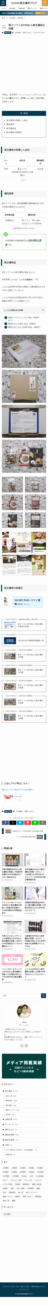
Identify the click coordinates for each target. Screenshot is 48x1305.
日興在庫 (11, 1119)
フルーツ (38, 1180)
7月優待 (14, 1172)
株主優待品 (11, 128)
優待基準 (10, 124)
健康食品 (26, 1184)
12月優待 (18, 32)
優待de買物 (12, 1135)
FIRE (8, 1145)
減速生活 (10, 1154)
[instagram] (26, 1045)
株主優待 (11, 1091)
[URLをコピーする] (42, 823)
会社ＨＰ (24, 180)
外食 (12, 1188)
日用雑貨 (31, 1188)
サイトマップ (24, 1289)
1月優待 (5, 1168)
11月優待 (6, 1176)
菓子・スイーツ (31, 1192)
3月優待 (23, 1168)
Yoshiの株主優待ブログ (24, 3)
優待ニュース (12, 1110)
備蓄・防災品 (36, 1184)
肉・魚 (20, 1192)
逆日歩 (10, 1114)
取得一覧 (11, 1096)
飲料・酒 (6, 1201)
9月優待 (31, 1172)
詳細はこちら (40, 13)
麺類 (13, 1201)
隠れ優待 (11, 1105)
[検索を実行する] (43, 995)
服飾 (38, 1188)
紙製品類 (12, 1192)
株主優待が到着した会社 (17, 120)
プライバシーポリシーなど (11, 1286)
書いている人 (25, 1286)
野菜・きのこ (27, 32)
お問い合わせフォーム (38, 1286)
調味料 (17, 1196)
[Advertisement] (24, 61)
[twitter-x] (22, 1045)
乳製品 (17, 1184)
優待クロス (11, 1130)
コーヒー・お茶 (16, 1180)
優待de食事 (12, 1140)
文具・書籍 (20, 1188)
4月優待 (31, 1168)
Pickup (24, 1176)
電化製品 (38, 1196)
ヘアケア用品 (7, 1184)
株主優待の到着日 (14, 132)
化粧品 (5, 1188)
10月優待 (40, 1172)
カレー (5, 1180)
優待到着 (7, 32)
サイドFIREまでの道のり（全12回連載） (21, 1150)
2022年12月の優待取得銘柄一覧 (31, 641)
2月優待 (14, 1168)
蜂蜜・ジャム (7, 1196)
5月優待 (40, 1168)
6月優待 (5, 1172)
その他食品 (40, 1176)
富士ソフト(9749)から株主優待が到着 (30, 656)
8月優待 (23, 1172)
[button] (5, 823)
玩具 (4, 1192)
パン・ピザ (28, 1180)
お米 (31, 1176)
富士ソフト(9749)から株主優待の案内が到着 (30, 625)
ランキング (11, 1124)
